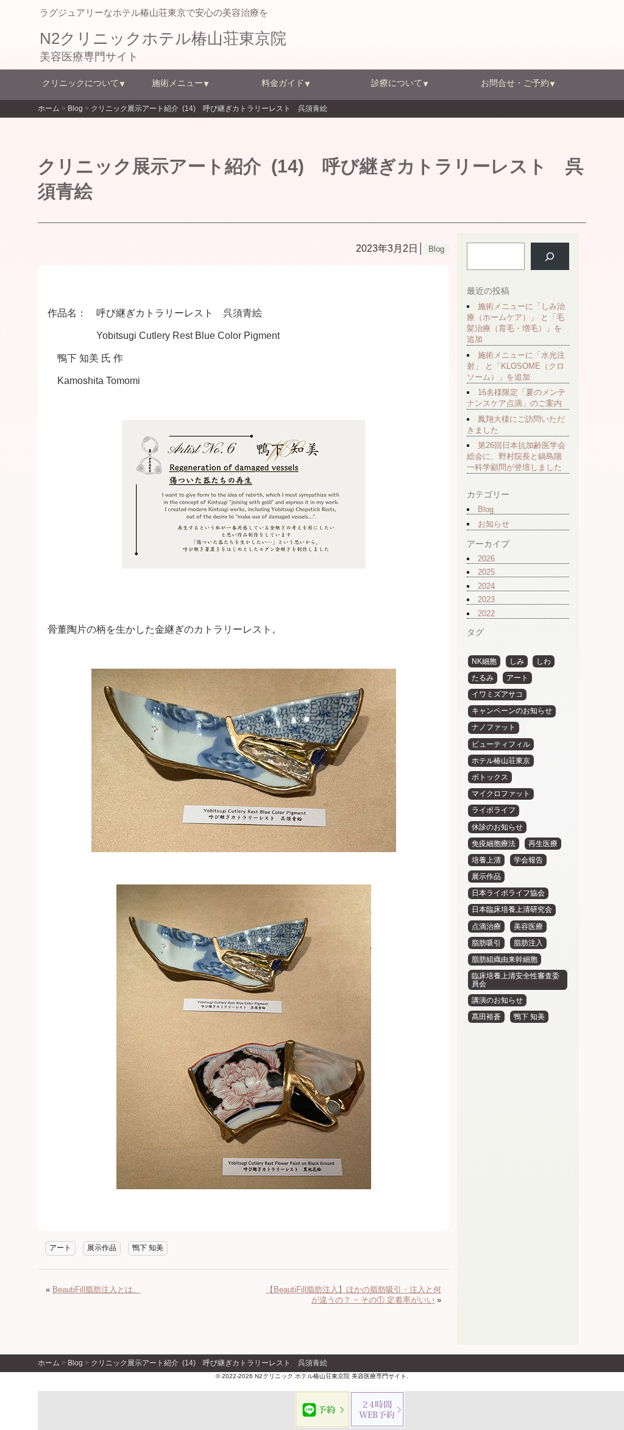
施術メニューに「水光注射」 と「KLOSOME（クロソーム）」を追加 (516, 366)
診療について (396, 83)
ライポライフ (494, 810)
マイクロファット (501, 793)
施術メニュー (177, 83)
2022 (486, 613)
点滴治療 (486, 926)
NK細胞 (484, 661)
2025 (486, 572)
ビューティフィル (501, 744)
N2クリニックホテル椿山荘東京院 (163, 38)
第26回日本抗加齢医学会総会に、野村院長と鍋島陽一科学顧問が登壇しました (516, 456)
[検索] (550, 256)
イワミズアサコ (497, 694)
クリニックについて (80, 83)
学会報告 (528, 860)
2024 (486, 586)
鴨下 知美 (147, 1247)
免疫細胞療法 (494, 843)
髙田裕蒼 (486, 1016)
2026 (486, 558)
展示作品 (101, 1247)
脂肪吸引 (486, 943)
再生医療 (543, 843)
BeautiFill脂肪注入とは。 (96, 1289)
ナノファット (494, 727)
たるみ (483, 678)
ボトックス (490, 777)
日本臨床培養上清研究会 (512, 909)
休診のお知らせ (497, 827)
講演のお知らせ (497, 1000)
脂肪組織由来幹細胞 (504, 959)
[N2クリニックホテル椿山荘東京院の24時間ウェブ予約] (377, 1409)
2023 (486, 599)
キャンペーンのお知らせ (512, 710)
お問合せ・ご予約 (515, 83)
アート (60, 1247)
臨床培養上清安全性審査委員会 (515, 980)
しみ (516, 661)
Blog (486, 509)
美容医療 (528, 926)
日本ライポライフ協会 (508, 893)
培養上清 (486, 860)
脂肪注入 (528, 943)
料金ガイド (282, 83)
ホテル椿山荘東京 (501, 760)
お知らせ (493, 523)
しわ (543, 661)
